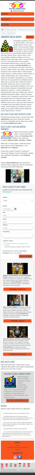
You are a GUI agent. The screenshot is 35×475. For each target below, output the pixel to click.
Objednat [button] (30, 37)
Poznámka (6, 231)
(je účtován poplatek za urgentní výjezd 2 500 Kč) (17, 246)
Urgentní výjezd (8, 241)
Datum (5, 206)
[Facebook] (20, 457)
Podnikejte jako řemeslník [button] (17, 354)
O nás (17, 445)
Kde (4, 212)
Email (4, 219)
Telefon (5, 225)
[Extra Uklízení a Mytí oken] (17, 5)
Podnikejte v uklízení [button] (17, 321)
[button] (17, 13)
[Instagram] (15, 457)
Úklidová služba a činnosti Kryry (17, 373)
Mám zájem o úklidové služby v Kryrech (17, 401)
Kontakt (17, 449)
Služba (5, 197)
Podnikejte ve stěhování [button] (17, 289)
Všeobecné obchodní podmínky (17, 447)
